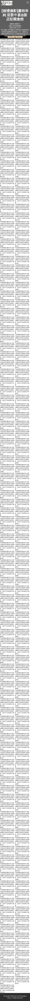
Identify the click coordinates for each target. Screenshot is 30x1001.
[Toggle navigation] (28, 2)
